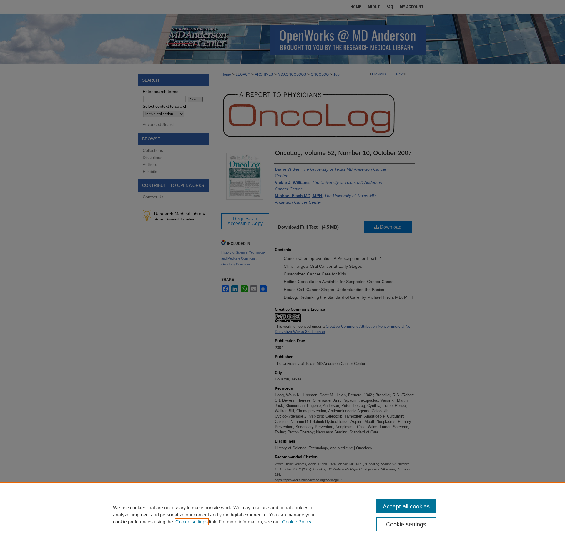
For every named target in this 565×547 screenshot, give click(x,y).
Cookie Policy (296, 521)
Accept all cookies (406, 506)
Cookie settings (191, 521)
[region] (282, 514)
